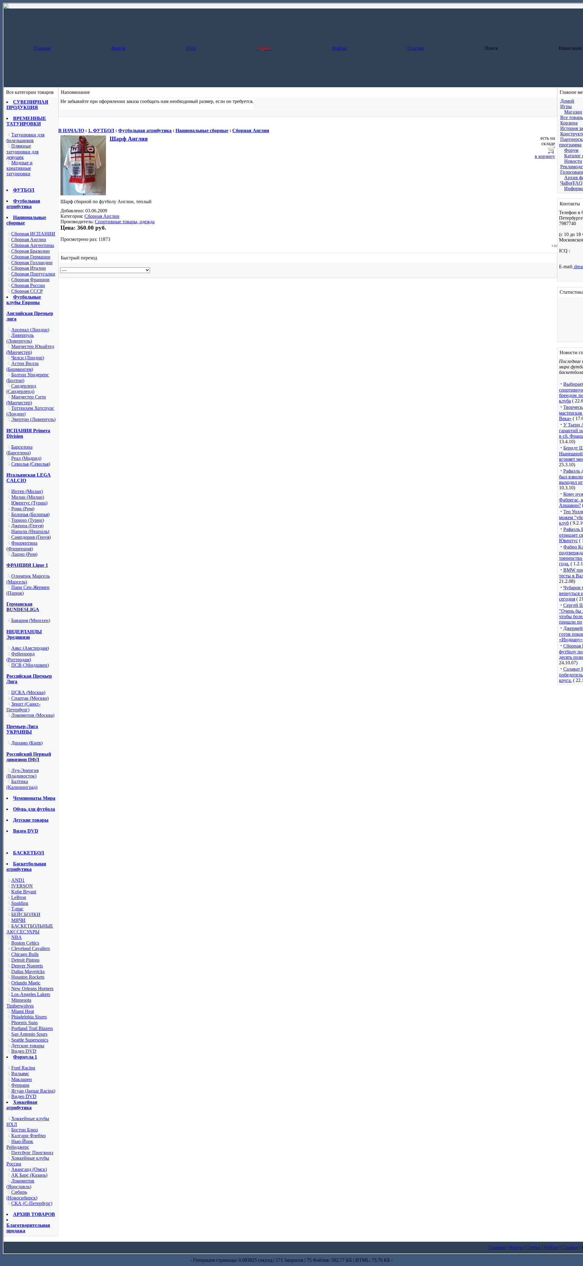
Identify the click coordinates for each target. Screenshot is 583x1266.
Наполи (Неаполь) (30, 531)
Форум (118, 48)
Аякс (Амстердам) (30, 648)
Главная (42, 48)
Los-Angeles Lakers (30, 994)
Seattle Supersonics (29, 1039)
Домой (567, 101)
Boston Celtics (25, 943)
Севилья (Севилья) (30, 464)
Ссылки (415, 48)
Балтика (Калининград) (21, 784)
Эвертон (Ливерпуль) (33, 419)
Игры (566, 106)
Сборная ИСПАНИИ (33, 233)
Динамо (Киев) (27, 742)
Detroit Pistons (25, 960)
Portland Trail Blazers (32, 1028)
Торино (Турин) (27, 520)
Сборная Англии (28, 239)
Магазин (573, 112)
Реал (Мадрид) (26, 458)
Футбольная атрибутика (145, 130)
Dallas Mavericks (28, 971)
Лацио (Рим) (24, 554)
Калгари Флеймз (28, 1135)
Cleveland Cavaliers (30, 948)
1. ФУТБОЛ (101, 130)
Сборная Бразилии (30, 251)
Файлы (339, 48)
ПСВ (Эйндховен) (30, 665)
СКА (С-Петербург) (31, 1203)
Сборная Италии (28, 268)
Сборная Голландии (32, 262)
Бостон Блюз (24, 1129)
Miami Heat (22, 1011)
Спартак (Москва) (30, 698)
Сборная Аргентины (32, 245)
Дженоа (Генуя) (27, 525)
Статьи (533, 1247)
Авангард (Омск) (29, 1169)
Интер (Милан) (27, 491)
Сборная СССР (27, 291)
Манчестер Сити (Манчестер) (26, 399)
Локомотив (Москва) (32, 715)
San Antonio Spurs (29, 1034)
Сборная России (28, 285)
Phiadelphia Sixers (29, 1016)
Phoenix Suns (24, 1022)
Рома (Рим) (22, 508)
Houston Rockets (27, 977)
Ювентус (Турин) (29, 502)
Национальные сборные (202, 130)
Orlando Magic (25, 982)
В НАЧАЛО (71, 130)
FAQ (191, 48)
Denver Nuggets (27, 965)
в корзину (545, 156)
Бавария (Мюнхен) (30, 620)
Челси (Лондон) (27, 357)
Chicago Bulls (25, 954)
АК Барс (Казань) (29, 1175)
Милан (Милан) (27, 497)
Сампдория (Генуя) (31, 537)
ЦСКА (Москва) (28, 692)
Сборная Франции (30, 279)
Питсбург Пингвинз (32, 1152)
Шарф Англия (129, 138)
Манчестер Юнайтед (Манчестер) (30, 349)
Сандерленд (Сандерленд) (21, 388)
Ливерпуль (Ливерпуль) (20, 338)
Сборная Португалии (33, 273)
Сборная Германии (30, 256)
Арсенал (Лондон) (30, 329)
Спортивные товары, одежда (125, 221)
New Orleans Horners (32, 988)
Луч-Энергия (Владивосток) (22, 773)
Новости (573, 161)
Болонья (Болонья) (30, 514)
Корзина (569, 122)
